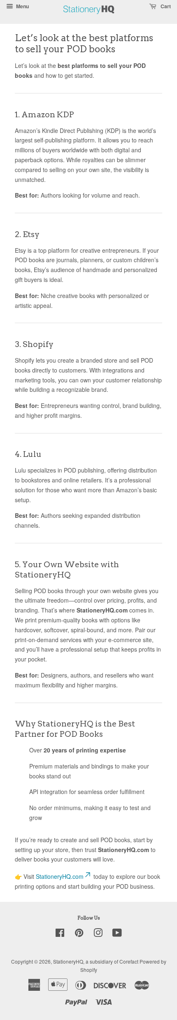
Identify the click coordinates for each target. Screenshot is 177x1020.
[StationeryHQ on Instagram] (97, 934)
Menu (22, 6)
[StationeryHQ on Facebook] (60, 934)
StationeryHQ (68, 961)
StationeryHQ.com (60, 876)
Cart (165, 6)
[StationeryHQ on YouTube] (117, 934)
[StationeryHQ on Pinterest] (79, 934)
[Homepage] (89, 18)
